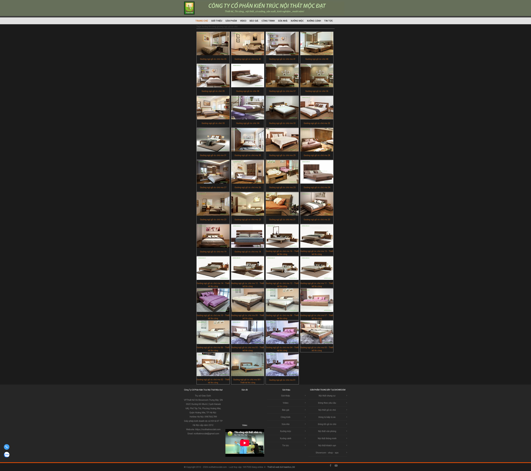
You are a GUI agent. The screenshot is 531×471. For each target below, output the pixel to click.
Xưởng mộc (297, 21)
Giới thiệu (216, 21)
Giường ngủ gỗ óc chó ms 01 (282, 380)
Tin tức (328, 21)
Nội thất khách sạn (327, 445)
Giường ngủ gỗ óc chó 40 (316, 59)
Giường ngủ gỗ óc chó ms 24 (317, 187)
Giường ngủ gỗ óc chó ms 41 (282, 59)
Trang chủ (201, 21)
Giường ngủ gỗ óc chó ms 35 (213, 59)
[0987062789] (6, 447)
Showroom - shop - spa (327, 452)
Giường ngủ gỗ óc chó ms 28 (317, 155)
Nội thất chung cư (327, 395)
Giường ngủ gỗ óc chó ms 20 (317, 219)
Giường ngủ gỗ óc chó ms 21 (282, 219)
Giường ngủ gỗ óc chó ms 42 (248, 59)
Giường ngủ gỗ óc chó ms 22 (248, 219)
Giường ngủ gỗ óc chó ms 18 (248, 251)
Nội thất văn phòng (327, 431)
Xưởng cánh (314, 21)
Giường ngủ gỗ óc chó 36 (316, 91)
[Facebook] (330, 467)
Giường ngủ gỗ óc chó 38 (247, 91)
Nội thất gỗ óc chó (327, 410)
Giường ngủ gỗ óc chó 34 (247, 123)
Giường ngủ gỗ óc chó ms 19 (213, 251)
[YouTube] (336, 467)
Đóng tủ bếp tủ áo (327, 417)
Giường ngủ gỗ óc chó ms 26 (248, 187)
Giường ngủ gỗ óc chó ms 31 (213, 155)
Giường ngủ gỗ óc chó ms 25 (282, 187)
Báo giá (254, 21)
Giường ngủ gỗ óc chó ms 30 (248, 155)
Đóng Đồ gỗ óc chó (327, 424)
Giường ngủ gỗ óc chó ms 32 (317, 123)
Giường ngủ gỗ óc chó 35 (213, 123)
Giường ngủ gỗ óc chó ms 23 (213, 219)
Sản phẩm (231, 21)
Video (243, 21)
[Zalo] (341, 467)
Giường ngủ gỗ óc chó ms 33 (282, 123)
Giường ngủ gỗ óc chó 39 (213, 91)
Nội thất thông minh (327, 438)
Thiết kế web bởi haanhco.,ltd (281, 467)
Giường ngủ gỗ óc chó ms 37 (282, 91)
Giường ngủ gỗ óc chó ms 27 (213, 187)
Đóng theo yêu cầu (327, 403)
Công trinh (268, 21)
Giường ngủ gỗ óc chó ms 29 (282, 155)
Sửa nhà (282, 21)
